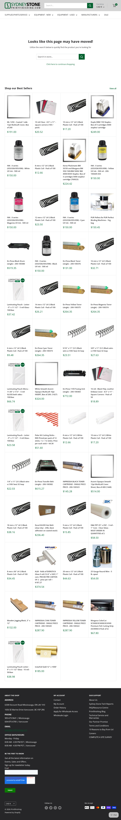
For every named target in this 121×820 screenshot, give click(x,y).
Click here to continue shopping (60, 64)
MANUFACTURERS (89, 15)
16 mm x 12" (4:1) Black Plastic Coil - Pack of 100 (101, 262)
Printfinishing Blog (97, 711)
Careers (92, 733)
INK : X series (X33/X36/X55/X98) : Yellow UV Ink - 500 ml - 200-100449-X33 (102, 169)
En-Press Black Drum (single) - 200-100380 (16, 262)
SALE (106, 15)
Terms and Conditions (99, 725)
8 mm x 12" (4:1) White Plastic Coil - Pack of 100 (73, 436)
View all (113, 88)
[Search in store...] (82, 57)
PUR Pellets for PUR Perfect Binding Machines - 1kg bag (102, 220)
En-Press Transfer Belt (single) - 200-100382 (44, 482)
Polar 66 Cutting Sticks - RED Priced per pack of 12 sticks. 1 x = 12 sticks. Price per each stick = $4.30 (46, 439)
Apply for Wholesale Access (66, 711)
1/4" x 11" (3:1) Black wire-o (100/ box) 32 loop (18, 482)
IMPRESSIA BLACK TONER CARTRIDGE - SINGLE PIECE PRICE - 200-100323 (74, 484)
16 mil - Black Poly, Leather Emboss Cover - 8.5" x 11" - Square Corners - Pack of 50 (102, 393)
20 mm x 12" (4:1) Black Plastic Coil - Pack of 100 (73, 572)
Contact (57, 700)
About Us (93, 700)
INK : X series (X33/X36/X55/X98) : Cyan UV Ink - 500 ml (74, 220)
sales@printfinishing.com (16, 730)
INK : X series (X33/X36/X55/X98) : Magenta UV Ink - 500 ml (17, 220)
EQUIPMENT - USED (66, 15)
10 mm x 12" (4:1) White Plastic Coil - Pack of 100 (101, 436)
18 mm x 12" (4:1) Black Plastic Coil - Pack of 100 (17, 526)
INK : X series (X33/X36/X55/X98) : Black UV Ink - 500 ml (46, 264)
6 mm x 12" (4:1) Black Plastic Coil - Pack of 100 (17, 349)
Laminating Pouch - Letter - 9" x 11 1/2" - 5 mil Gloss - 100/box (18, 307)
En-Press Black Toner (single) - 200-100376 (72, 262)
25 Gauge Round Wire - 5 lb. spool (101, 572)
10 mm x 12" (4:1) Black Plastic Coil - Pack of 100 (73, 123)
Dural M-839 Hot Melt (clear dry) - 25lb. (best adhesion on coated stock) (46, 528)
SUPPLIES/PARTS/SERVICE (16, 15)
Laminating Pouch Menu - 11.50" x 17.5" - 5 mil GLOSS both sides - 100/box (18, 393)
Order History (60, 707)
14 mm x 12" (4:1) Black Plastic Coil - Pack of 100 (45, 305)
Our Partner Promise (98, 721)
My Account (59, 704)
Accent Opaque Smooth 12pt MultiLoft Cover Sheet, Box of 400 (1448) (101, 484)
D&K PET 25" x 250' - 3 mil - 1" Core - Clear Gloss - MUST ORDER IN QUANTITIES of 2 (102, 529)
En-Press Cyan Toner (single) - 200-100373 (44, 349)
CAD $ (8, 803)
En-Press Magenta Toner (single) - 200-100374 (101, 305)
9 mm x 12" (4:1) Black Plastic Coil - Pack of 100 (73, 526)
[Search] (90, 5)
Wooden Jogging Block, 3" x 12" (18, 621)
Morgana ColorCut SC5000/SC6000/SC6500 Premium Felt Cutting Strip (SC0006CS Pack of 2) (102, 624)
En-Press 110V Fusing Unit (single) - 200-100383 (74, 390)
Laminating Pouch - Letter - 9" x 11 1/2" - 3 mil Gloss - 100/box (18, 438)
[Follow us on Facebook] (46, 807)
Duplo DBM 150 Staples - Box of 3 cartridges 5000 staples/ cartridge (101, 125)
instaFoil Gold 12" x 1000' (46, 667)
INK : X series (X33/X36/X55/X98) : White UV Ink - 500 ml (18, 168)
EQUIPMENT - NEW (42, 15)
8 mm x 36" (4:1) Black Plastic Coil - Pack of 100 (17, 572)
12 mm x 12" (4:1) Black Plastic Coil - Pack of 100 (45, 218)
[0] (114, 5)
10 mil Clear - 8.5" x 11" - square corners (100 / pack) (45, 125)
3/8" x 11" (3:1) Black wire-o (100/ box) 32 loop (102, 349)
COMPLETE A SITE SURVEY (100, 737)
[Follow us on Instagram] (55, 807)
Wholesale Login (61, 715)
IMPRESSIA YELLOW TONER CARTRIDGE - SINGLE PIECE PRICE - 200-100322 (74, 623)
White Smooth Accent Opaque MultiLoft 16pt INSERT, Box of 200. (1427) (46, 392)
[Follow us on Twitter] (50, 807)
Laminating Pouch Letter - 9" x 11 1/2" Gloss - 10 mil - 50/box (18, 670)
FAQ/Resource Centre (98, 707)
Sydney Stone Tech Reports (101, 704)
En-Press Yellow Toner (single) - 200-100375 (72, 305)
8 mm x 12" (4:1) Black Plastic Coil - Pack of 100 (45, 167)
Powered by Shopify (12, 812)
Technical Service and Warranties (98, 716)
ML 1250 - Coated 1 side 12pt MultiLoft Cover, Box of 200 (18, 125)
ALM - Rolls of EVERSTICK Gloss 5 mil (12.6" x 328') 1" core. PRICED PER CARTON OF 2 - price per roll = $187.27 (46, 577)
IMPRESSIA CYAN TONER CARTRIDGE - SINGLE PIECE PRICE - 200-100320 (46, 623)
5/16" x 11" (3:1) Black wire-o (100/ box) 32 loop (73, 349)
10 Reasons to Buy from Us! (101, 729)
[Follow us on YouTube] (59, 807)
